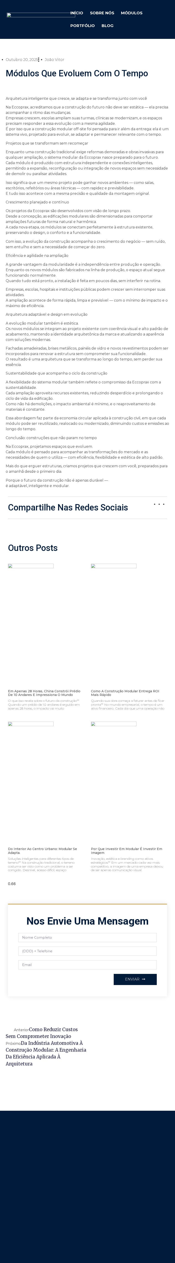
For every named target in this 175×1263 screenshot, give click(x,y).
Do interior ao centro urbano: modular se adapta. (42, 851)
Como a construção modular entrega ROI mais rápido (125, 693)
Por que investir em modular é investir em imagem (126, 851)
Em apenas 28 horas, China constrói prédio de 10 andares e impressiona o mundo (44, 693)
